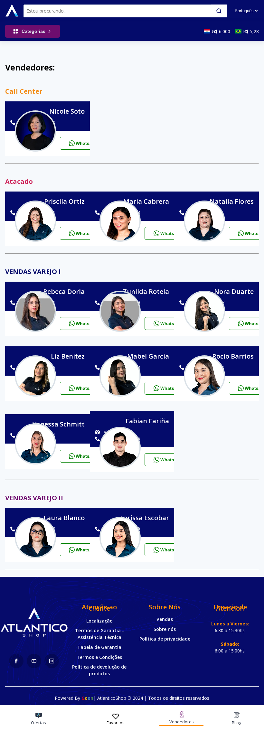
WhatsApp (87, 143)
